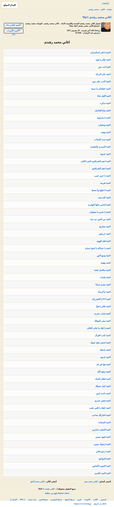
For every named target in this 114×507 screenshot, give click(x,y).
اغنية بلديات (105, 277)
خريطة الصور (43, 500)
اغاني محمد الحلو (37, 481)
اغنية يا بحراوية (104, 117)
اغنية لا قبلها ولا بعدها (101, 190)
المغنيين (103, 500)
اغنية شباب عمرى (102, 313)
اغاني (103, 9)
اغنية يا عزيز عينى (102, 176)
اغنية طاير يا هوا (103, 306)
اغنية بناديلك (105, 350)
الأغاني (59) (11, 25)
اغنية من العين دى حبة (100, 219)
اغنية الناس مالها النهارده (99, 205)
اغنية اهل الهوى (104, 241)
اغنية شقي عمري (103, 400)
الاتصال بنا (13, 500)
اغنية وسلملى (104, 125)
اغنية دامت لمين (103, 393)
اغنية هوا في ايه (103, 364)
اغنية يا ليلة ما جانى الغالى (99, 328)
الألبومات (87, 500)
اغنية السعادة (105, 422)
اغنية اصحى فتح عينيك (100, 342)
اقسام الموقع (10, 5)
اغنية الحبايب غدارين (101, 429)
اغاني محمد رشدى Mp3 (96, 17)
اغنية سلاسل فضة (102, 270)
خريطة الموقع (70, 500)
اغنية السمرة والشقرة (101, 147)
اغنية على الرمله (103, 74)
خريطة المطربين (56, 500)
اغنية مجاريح (105, 226)
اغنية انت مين (104, 67)
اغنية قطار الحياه (103, 379)
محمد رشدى (94, 9)
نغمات (109, 9)
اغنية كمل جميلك (103, 386)
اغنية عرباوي (105, 234)
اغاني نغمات (49, 489)
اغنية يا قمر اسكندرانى (100, 52)
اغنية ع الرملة (104, 292)
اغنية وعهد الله (104, 371)
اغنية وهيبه (106, 132)
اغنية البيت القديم (103, 473)
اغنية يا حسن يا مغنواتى (100, 212)
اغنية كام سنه (104, 197)
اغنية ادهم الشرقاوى (101, 168)
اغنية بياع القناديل (103, 110)
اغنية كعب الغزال (103, 335)
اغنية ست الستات (102, 139)
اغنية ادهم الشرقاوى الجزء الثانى (96, 161)
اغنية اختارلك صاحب (101, 415)
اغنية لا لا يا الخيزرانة (101, 299)
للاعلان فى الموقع (100, 504)
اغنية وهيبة (106, 263)
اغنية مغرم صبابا (103, 284)
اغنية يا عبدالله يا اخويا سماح (98, 248)
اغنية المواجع (105, 458)
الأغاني (95, 500)
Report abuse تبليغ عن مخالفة (57, 493)
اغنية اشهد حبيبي (103, 437)
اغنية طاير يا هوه (103, 59)
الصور (79, 500)
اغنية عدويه (105, 357)
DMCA (22, 500)
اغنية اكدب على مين (101, 81)
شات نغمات (32, 500)
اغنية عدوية (105, 154)
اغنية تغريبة (105, 183)
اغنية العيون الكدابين (101, 466)
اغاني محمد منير (91, 481)
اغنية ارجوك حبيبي (102, 444)
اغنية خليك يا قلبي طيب (100, 408)
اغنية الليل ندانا (104, 96)
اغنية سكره (105, 103)
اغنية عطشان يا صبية (101, 88)
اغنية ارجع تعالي (103, 451)
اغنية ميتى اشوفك (102, 321)
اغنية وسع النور (104, 255)
